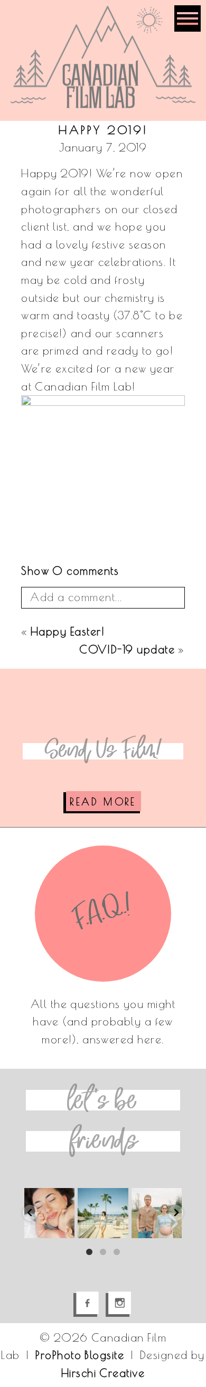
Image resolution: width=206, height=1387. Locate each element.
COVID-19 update (127, 649)
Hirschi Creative (103, 1372)
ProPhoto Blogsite (79, 1354)
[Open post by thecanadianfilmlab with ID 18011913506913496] (49, 1213)
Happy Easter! (68, 631)
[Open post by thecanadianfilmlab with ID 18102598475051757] (103, 1213)
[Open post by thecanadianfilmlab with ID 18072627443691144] (157, 1213)
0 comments (70, 570)
